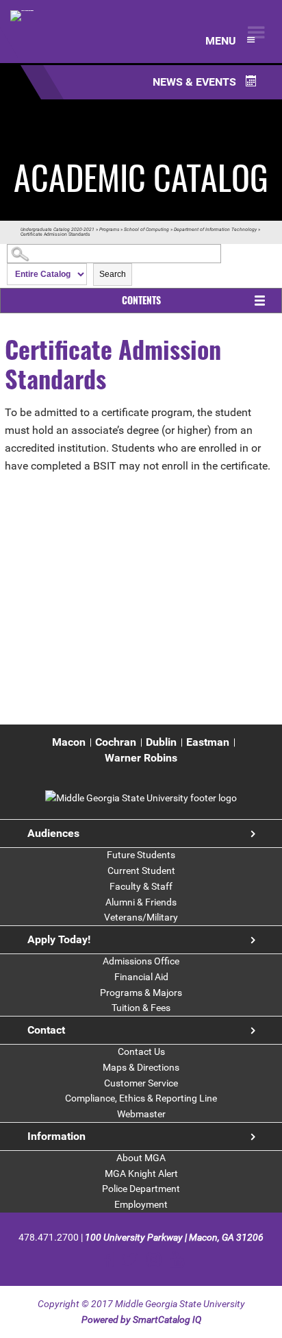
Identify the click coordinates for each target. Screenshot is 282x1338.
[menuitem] (69, 743)
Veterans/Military (141, 917)
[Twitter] (130, 1259)
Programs (109, 229)
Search (112, 274)
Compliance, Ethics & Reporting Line (141, 1098)
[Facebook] (106, 1259)
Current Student (141, 870)
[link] (141, 797)
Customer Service (141, 1083)
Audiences (53, 833)
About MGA (141, 1157)
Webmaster (141, 1113)
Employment (141, 1204)
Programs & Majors (141, 992)
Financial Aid (141, 976)
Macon (69, 742)
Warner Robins (141, 757)
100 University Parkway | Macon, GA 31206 (174, 1237)
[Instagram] (153, 1259)
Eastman (207, 742)
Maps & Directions (141, 1067)
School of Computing (146, 229)
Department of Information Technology (215, 229)
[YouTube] (177, 1259)
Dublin (161, 742)
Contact (46, 1029)
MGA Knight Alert (141, 1173)
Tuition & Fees (141, 1007)
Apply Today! (58, 939)
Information (56, 1136)
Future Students (141, 854)
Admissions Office (141, 961)
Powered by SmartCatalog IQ (141, 1319)
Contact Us (141, 1051)
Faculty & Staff (141, 886)
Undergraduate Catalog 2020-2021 (57, 229)
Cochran (115, 742)
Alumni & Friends (141, 902)
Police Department (141, 1188)
